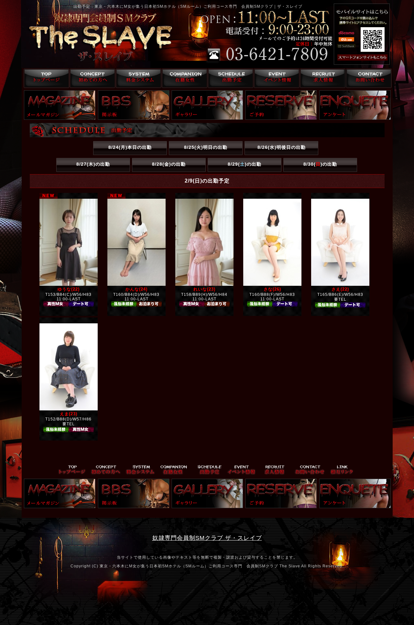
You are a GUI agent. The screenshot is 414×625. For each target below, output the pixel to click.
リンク (341, 470)
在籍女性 (183, 78)
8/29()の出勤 (244, 164)
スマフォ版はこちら (355, 57)
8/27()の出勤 (93, 164)
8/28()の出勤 (169, 164)
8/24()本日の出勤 (130, 147)
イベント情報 (276, 78)
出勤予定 (230, 78)
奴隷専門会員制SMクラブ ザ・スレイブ (207, 538)
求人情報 (322, 78)
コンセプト (91, 78)
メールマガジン (60, 105)
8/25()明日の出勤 (205, 147)
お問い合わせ (368, 78)
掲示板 (133, 105)
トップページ (45, 78)
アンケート (355, 105)
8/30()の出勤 (320, 164)
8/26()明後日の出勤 (281, 147)
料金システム (137, 78)
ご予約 (281, 105)
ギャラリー (207, 105)
